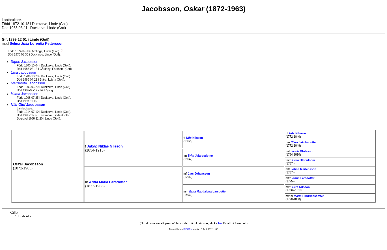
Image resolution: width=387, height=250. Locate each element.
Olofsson (301, 151)
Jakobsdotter (304, 142)
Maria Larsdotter (108, 182)
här (220, 223)
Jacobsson (24, 62)
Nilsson (194, 137)
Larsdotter (303, 178)
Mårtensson (303, 169)
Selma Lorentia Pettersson (37, 43)
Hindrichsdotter (309, 196)
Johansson (199, 173)
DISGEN (187, 229)
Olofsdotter (303, 160)
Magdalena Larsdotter (208, 191)
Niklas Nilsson (105, 146)
